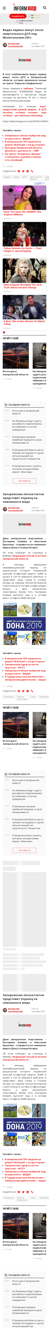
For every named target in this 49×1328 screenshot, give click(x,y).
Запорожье (9, 696)
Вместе (8, 1297)
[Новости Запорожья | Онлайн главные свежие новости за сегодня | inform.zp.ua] (24, 8)
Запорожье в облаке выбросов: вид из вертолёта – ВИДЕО (25, 137)
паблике (29, 88)
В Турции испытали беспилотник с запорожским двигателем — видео (25, 678)
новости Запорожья (22, 697)
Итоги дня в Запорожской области (15, 373)
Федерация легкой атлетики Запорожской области (24, 557)
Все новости (24, 481)
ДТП (24, 176)
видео (16, 176)
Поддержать (18, 16)
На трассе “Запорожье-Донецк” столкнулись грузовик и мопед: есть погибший (23, 156)
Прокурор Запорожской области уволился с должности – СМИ (23, 149)
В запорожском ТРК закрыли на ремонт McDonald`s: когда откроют (25, 143)
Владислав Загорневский (15, 44)
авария (7, 176)
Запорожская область (36, 177)
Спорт (33, 696)
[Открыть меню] (4, 8)
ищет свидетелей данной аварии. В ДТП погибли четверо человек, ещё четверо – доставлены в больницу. (24, 111)
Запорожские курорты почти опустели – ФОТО (21, 666)
